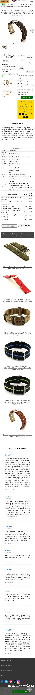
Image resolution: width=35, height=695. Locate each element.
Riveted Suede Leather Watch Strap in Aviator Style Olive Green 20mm (17, 267)
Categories (4, 1)
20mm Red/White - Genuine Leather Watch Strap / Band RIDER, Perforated (17, 300)
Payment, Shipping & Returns (25, 110)
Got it (15, 691)
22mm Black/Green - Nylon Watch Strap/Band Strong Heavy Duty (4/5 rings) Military (17, 402)
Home (19, 3)
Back (3, 4)
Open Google (9, 543)
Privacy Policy (24, 691)
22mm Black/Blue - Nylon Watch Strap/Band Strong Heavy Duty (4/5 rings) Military (17, 368)
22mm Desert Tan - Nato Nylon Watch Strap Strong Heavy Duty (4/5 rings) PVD (17, 333)
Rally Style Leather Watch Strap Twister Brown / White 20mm (17, 435)
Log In (25, 3)
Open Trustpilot (9, 489)
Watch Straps (15, 4)
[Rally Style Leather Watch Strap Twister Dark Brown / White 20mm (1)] (4, 47)
